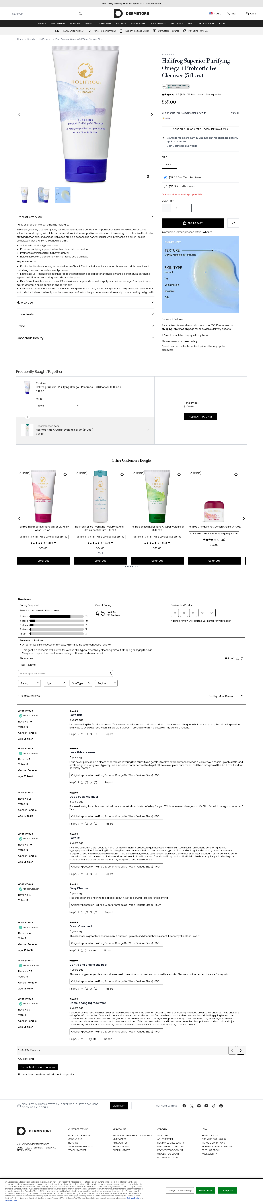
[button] (200, 87)
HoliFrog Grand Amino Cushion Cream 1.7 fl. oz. (214, 526)
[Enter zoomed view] (148, 177)
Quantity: (168, 200)
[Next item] (244, 518)
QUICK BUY (43, 560)
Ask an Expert (165, 1139)
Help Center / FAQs (79, 1135)
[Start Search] (80, 13)
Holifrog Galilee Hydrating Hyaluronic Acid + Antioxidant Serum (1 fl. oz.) (100, 528)
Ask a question (214, 94)
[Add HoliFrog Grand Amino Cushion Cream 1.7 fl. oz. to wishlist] (236, 474)
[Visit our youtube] (206, 1105)
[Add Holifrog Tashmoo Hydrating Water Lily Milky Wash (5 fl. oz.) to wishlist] (65, 474)
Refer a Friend (121, 1146)
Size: (165, 157)
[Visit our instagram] (199, 1105)
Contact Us (75, 1139)
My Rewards (120, 1139)
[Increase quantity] (187, 208)
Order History (121, 1150)
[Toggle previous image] (19, 114)
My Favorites (120, 1142)
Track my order (77, 1150)
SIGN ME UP (119, 1105)
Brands (31, 39)
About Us (162, 1135)
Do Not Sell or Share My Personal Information (36, 1148)
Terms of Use (11, 1200)
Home (20, 39)
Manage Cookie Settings (180, 1190)
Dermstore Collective (170, 1146)
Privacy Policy (210, 1135)
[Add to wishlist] (233, 223)
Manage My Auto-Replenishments (132, 1135)
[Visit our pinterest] (221, 1105)
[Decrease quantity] (166, 208)
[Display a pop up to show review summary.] (55, 543)
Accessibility (209, 1153)
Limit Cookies (206, 1190)
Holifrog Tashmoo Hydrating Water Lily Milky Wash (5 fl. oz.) (43, 528)
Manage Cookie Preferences (33, 1144)
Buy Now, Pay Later (168, 1157)
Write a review (195, 94)
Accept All (227, 1190)
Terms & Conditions (213, 1142)
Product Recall (211, 1150)
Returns (73, 1142)
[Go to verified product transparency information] (176, 86)
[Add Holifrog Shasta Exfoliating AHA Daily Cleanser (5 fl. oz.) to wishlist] (179, 474)
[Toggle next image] (152, 114)
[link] (233, 13)
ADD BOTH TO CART (200, 416)
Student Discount (168, 1153)
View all (235, 112)
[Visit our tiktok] (213, 1105)
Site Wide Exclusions (214, 1139)
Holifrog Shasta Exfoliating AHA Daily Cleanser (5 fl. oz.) (157, 528)
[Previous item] (19, 518)
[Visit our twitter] (191, 1105)
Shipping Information (80, 1146)
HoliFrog (43, 39)
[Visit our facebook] (184, 1105)
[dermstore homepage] (131, 13)
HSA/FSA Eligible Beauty (170, 1142)
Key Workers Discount (170, 1150)
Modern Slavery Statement (218, 1146)
